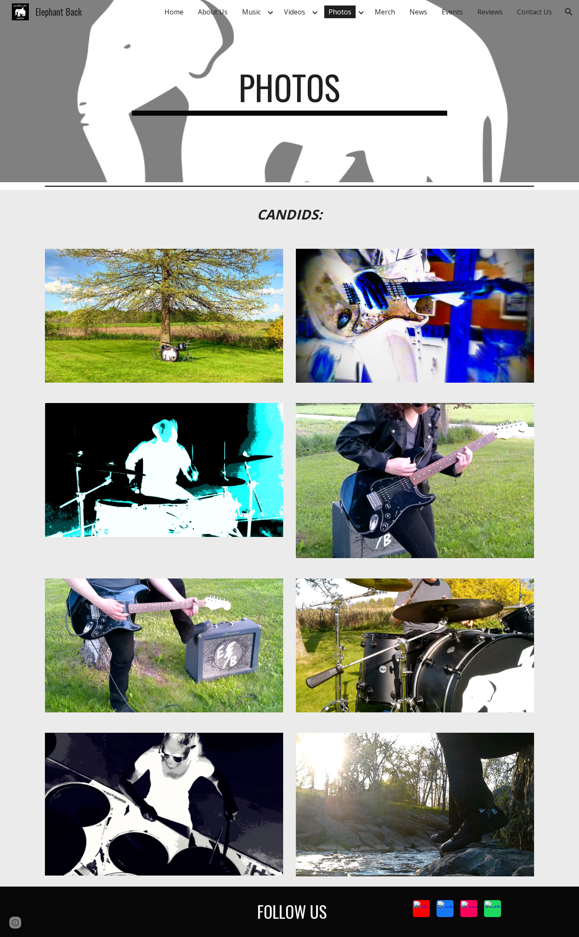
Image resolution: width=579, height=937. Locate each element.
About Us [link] (213, 12)
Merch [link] (385, 12)
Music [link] (251, 12)
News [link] (418, 12)
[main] (289, 91)
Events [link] (452, 12)
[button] (569, 12)
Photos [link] (339, 12)
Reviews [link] (490, 12)
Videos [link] (294, 12)
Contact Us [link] (534, 12)
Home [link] (174, 12)
